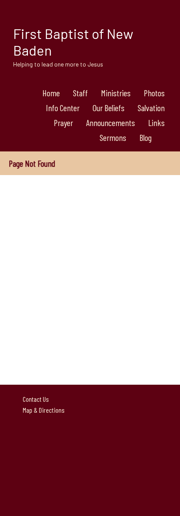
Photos (154, 93)
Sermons (113, 137)
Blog (145, 137)
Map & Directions (42, 410)
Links (156, 122)
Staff (80, 93)
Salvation (151, 107)
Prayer (63, 122)
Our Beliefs (109, 107)
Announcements (110, 122)
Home (51, 93)
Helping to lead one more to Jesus (58, 64)
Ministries (116, 93)
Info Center (63, 107)
